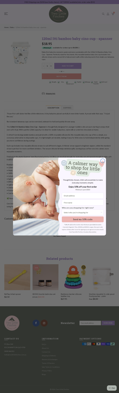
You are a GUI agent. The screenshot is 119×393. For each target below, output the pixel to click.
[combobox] (82, 212)
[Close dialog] (103, 161)
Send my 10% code (83, 219)
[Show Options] (101, 212)
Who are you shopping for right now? (78, 208)
